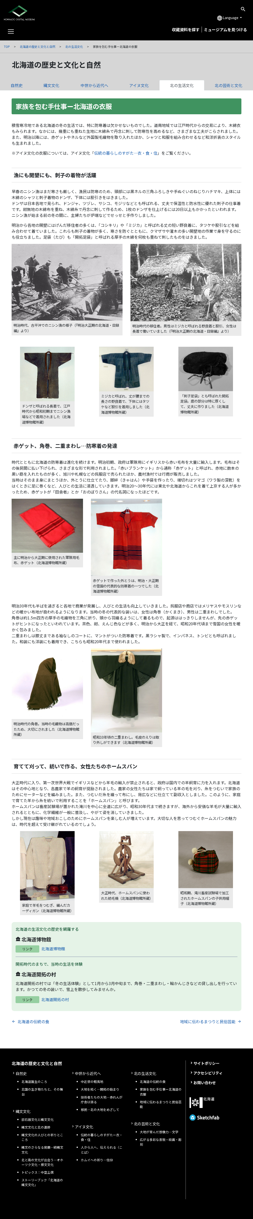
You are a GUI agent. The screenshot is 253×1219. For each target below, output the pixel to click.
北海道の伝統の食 (33, 1021)
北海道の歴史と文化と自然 (37, 46)
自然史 (16, 85)
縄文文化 (51, 85)
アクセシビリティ (208, 1072)
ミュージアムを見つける (225, 29)
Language (228, 18)
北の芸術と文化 (147, 1123)
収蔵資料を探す (186, 29)
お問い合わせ (204, 1082)
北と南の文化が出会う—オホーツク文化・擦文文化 (42, 1162)
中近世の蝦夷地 (92, 1081)
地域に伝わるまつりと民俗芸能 (207, 1021)
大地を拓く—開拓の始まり (100, 1089)
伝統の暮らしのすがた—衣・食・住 (125, 153)
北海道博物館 (53, 949)
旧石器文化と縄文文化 (37, 1119)
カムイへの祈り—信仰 (97, 1160)
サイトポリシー (206, 1063)
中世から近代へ (94, 85)
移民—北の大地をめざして (100, 1109)
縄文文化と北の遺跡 (35, 1127)
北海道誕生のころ (34, 1081)
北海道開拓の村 (55, 999)
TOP (7, 46)
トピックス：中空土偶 (37, 1172)
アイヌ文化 (139, 85)
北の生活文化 (74, 46)
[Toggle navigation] (11, 31)
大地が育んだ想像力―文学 (159, 1132)
